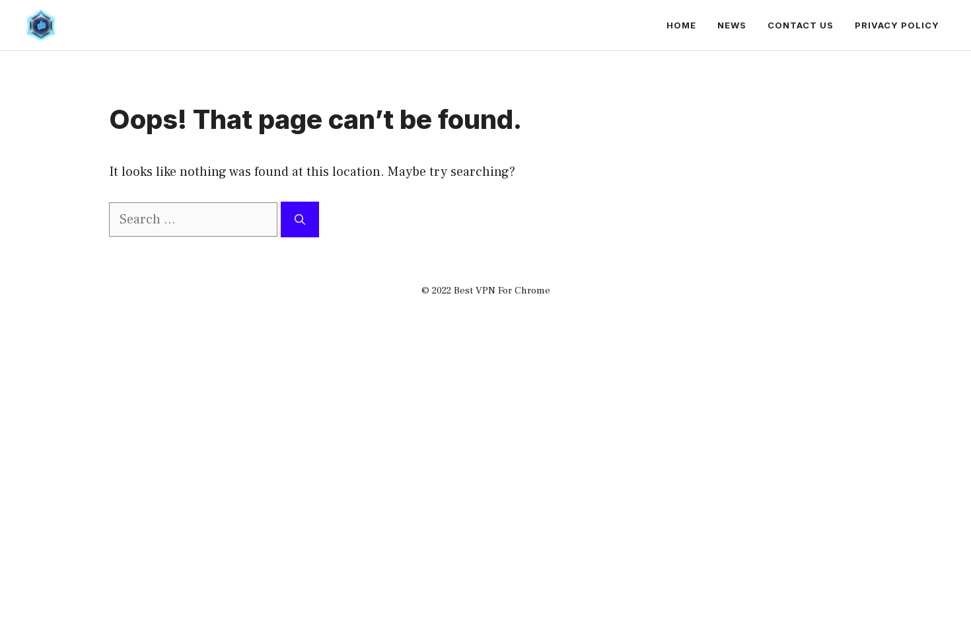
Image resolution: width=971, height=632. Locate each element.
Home (681, 25)
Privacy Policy (897, 25)
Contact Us (801, 25)
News (731, 25)
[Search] (300, 219)
